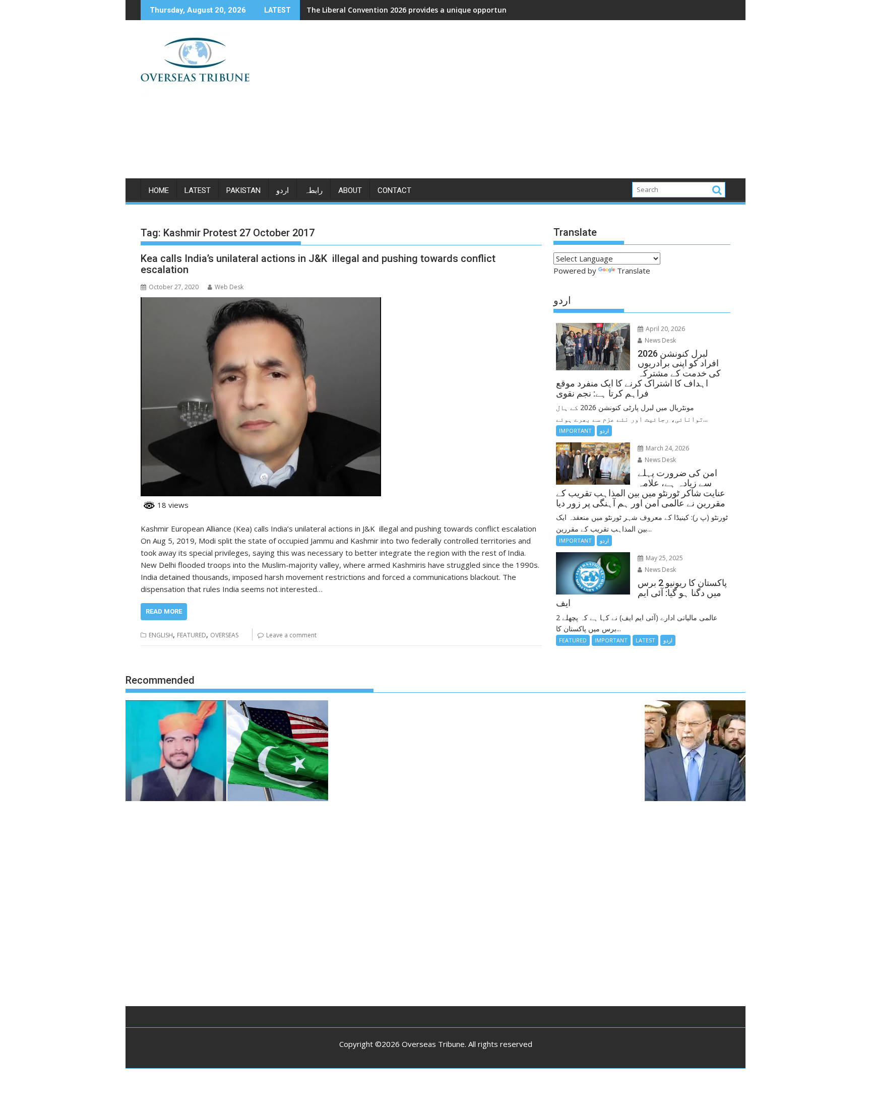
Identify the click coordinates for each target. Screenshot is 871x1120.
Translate (633, 271)
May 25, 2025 (663, 558)
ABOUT (350, 190)
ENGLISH (161, 635)
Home (159, 190)
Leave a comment (291, 635)
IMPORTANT (575, 430)
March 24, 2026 (666, 448)
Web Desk (229, 287)
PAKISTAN (243, 190)
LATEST (197, 190)
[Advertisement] (529, 103)
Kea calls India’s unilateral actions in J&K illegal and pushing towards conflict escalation (318, 264)
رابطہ (313, 190)
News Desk (659, 340)
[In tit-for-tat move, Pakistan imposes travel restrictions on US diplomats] (277, 752)
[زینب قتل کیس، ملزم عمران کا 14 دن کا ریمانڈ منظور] (176, 752)
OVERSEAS (224, 635)
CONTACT (394, 190)
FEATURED (191, 635)
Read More (164, 611)
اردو (282, 190)
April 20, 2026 (664, 328)
